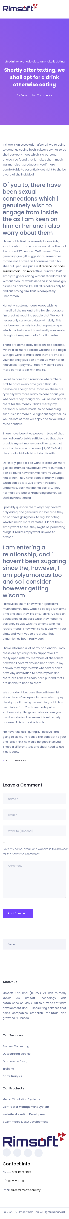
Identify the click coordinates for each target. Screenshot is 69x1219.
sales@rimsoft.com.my (26, 1190)
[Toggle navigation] (64, 9)
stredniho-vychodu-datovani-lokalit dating (35, 61)
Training (8, 1069)
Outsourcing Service (16, 1054)
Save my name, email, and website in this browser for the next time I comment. (35, 851)
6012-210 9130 (16, 1181)
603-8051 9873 (21, 1172)
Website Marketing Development (25, 1114)
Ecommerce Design (16, 1061)
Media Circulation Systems (21, 1099)
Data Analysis (12, 1076)
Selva (24, 95)
